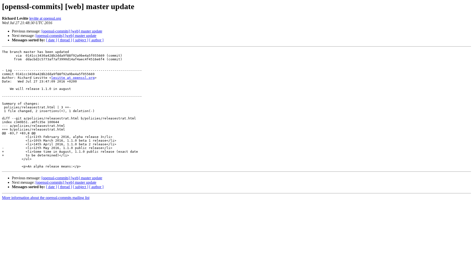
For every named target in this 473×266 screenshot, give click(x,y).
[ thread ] (65, 40)
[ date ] (51, 40)
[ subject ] (80, 40)
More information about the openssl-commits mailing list (45, 198)
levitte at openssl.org (45, 18)
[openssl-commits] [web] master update (71, 31)
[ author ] (96, 40)
